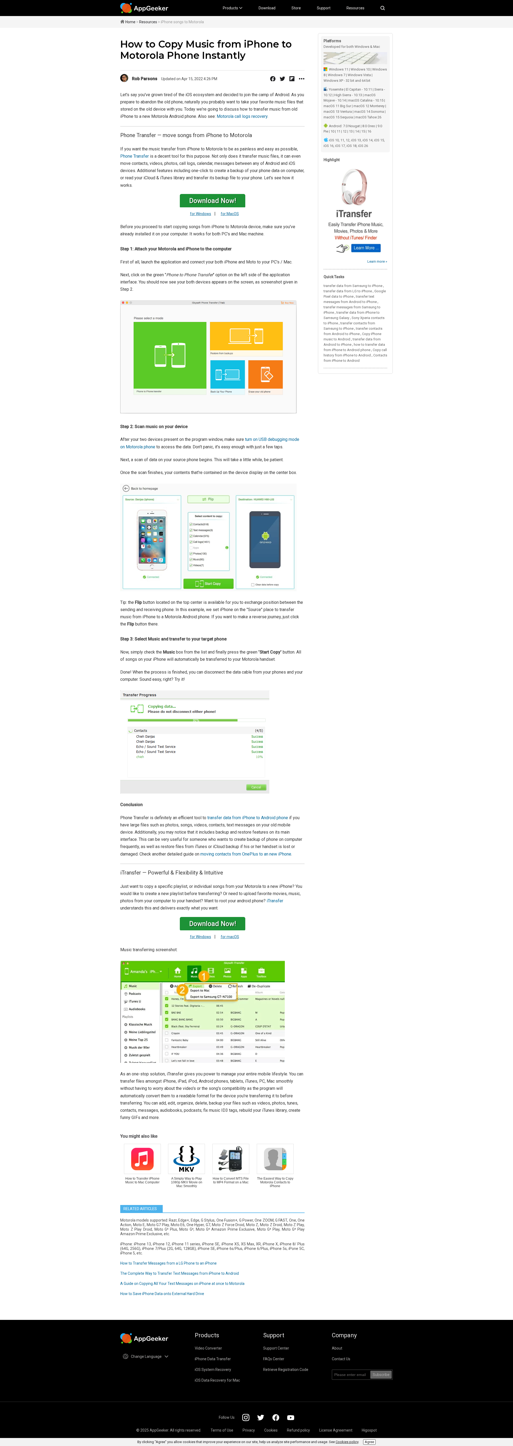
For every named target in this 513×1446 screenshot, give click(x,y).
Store (296, 8)
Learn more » (377, 261)
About (337, 1348)
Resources (355, 8)
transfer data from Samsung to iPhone (353, 286)
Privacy (249, 1430)
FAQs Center (273, 1359)
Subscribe (381, 1375)
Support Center (276, 1348)
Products (231, 8)
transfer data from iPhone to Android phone (247, 817)
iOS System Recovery (213, 1369)
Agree (369, 1442)
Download (267, 8)
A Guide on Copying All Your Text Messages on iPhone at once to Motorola (182, 1283)
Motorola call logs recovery (242, 116)
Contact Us (341, 1359)
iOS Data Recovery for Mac (217, 1380)
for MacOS (230, 214)
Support (324, 8)
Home (130, 22)
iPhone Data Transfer (213, 1359)
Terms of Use (222, 1430)
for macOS (230, 937)
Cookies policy (347, 1442)
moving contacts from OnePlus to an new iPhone (245, 854)
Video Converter (208, 1348)
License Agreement (335, 1430)
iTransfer (275, 900)
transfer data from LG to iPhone (348, 291)
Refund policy (298, 1430)
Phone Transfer (134, 156)
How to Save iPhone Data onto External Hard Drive (162, 1294)
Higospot (369, 1430)
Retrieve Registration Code (285, 1369)
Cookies (271, 1430)
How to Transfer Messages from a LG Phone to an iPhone (168, 1263)
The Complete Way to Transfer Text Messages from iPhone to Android (179, 1273)
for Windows (200, 214)
